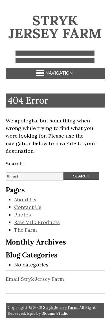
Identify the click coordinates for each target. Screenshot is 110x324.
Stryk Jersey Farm (55, 27)
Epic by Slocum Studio (48, 313)
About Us (25, 199)
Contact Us (27, 207)
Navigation (59, 73)
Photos (22, 214)
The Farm (25, 230)
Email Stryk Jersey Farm (35, 279)
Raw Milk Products (37, 222)
